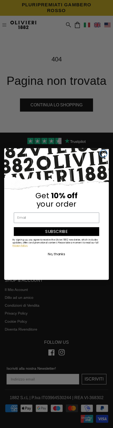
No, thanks (56, 254)
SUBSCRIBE (56, 231)
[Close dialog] (103, 153)
